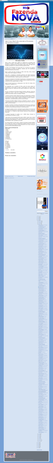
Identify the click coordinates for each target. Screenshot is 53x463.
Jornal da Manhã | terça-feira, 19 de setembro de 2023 (42, 424)
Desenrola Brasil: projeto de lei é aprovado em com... (42, 251)
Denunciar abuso (39, 449)
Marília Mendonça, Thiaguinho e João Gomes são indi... (43, 393)
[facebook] (38, 67)
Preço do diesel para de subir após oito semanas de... (42, 228)
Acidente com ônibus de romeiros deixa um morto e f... (42, 261)
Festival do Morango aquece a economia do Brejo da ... (42, 337)
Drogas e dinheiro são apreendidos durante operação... (42, 409)
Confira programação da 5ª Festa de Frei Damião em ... (42, 225)
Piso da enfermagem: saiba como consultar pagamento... (42, 230)
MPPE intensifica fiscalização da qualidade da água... (42, 419)
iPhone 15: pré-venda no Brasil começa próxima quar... (42, 370)
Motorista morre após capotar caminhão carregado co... (42, 238)
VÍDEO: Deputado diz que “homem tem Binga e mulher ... (42, 399)
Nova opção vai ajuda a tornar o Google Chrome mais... (42, 318)
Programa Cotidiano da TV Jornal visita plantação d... (42, 292)
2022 (38, 442)
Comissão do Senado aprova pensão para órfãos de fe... (42, 295)
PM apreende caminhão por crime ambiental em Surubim (42, 321)
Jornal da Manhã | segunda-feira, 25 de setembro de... (42, 324)
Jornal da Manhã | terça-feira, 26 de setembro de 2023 (42, 306)
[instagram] (39, 67)
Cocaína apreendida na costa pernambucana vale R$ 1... (41, 398)
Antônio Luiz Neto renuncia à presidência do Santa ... (42, 298)
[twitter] (41, 67)
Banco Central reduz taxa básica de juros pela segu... (42, 386)
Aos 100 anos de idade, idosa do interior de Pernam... (42, 290)
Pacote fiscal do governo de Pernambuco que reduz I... (42, 279)
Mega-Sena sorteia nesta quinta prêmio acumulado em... (42, 254)
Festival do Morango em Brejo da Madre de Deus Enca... (42, 289)
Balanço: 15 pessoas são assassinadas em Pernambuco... (42, 235)
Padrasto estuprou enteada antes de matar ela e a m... (42, 367)
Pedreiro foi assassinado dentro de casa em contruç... (42, 262)
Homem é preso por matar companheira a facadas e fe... (42, 381)
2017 (38, 447)
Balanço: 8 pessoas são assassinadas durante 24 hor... (42, 253)
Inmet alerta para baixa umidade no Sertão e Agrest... (42, 422)
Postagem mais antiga (31, 176)
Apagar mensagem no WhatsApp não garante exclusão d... (42, 347)
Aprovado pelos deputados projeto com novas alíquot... (42, 266)
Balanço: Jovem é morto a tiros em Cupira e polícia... (42, 425)
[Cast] (46, 64)
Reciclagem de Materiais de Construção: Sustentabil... (41, 344)
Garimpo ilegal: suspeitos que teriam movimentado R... (42, 396)
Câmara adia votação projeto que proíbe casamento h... (42, 258)
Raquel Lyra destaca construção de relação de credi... (42, 259)
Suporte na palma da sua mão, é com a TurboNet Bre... (42, 357)
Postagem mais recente (9, 176)
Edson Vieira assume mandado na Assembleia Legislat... (42, 297)
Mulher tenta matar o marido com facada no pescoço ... (42, 354)
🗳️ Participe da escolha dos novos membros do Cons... (42, 287)
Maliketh (43, 213)
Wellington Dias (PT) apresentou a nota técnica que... (42, 300)
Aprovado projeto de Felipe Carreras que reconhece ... (42, 284)
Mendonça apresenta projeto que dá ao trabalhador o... (42, 414)
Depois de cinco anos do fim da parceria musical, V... (42, 334)
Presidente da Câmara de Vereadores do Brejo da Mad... (42, 375)
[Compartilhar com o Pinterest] (14, 149)
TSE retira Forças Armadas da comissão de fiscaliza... (42, 285)
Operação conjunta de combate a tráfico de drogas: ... (42, 406)
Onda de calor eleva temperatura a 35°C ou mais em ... (42, 339)
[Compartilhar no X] (12, 149)
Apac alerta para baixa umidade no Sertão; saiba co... (42, 246)
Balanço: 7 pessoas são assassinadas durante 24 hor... (42, 274)
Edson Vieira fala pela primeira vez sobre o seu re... (42, 376)
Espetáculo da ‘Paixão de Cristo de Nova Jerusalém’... (42, 245)
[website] (46, 67)
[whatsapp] (44, 67)
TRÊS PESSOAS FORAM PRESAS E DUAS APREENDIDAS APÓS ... (42, 391)
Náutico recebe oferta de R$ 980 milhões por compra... (42, 362)
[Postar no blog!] (11, 149)
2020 (38, 444)
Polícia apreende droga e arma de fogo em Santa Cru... (42, 432)
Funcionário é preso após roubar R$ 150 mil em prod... (42, 241)
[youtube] (42, 67)
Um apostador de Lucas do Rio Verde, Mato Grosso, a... (42, 333)
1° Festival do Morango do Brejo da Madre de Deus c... (42, 320)
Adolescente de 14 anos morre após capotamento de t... (42, 313)
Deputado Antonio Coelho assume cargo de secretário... (42, 373)
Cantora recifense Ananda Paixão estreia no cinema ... (42, 394)
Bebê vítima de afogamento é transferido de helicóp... (41, 311)
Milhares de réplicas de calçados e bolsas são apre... (42, 407)
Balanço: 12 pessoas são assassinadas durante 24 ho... (42, 360)
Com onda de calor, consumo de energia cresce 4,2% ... (42, 243)
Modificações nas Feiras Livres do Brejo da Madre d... (42, 417)
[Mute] (41, 64)
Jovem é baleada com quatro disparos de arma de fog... (43, 310)
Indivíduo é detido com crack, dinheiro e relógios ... (42, 275)
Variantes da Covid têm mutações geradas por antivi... (42, 248)
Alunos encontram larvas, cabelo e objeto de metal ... (42, 368)
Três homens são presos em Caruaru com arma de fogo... (42, 240)
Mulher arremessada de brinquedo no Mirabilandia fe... (42, 329)
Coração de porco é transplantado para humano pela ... (42, 349)
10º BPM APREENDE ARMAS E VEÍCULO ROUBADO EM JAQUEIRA (43, 390)
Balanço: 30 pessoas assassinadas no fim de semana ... (42, 326)
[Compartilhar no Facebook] (13, 149)
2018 (38, 446)
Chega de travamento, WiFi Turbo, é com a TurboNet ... (42, 323)
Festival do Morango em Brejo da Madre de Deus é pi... (42, 302)
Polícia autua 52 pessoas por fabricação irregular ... (41, 233)
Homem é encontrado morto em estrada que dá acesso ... (42, 429)
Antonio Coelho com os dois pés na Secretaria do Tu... (42, 416)
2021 (38, 443)
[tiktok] (43, 67)
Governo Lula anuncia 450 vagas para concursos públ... (43, 267)
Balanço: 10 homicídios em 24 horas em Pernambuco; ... (42, 404)
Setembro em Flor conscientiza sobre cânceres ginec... (42, 346)
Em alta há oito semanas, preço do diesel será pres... (42, 342)
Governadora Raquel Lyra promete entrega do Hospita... (42, 363)
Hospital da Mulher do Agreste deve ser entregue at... (42, 378)
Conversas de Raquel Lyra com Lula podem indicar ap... (42, 282)
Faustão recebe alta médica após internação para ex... (42, 341)
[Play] (39, 64)
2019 (38, 445)
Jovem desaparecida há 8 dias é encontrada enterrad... (42, 227)
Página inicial (20, 176)
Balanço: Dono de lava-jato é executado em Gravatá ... (41, 383)
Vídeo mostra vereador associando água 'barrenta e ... (42, 305)
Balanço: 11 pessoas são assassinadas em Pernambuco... (42, 308)
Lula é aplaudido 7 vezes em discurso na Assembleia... (42, 420)
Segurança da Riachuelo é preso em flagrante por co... (42, 411)
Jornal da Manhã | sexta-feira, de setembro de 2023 (42, 359)
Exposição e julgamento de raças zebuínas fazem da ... (42, 316)
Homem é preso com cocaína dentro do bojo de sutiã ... (42, 355)
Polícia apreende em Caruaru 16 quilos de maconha (42, 427)
